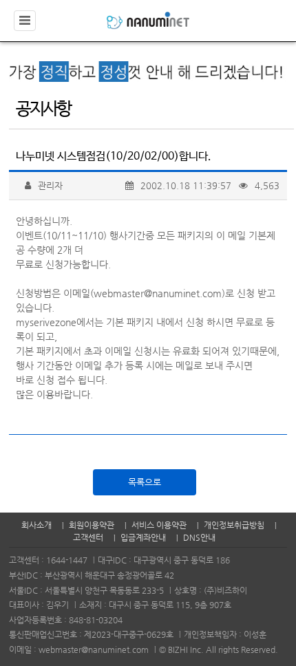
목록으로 (144, 482)
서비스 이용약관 (159, 525)
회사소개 (36, 525)
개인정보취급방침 (234, 525)
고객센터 (88, 537)
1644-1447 (66, 560)
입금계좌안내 (143, 537)
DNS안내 (199, 537)
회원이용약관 (91, 525)
